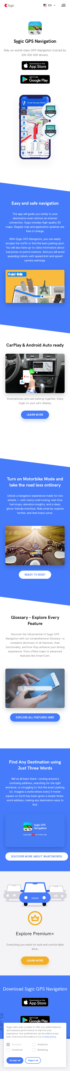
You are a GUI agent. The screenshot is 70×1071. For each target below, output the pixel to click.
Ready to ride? (35, 574)
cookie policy (49, 1036)
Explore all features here (35, 717)
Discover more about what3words (36, 856)
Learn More (35, 960)
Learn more (35, 414)
